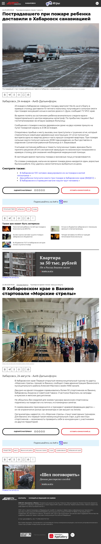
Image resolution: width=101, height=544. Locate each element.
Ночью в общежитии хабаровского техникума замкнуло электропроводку (79, 228)
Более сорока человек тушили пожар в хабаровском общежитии (28, 236)
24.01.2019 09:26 (8, 10)
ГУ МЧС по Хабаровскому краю (73, 89)
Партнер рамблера (39, 535)
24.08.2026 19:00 (8, 285)
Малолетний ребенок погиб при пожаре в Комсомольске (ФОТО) (29, 228)
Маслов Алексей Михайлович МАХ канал (18, 364)
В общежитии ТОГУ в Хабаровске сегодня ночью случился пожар (29, 244)
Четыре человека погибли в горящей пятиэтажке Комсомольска (75, 236)
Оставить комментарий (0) (80, 190)
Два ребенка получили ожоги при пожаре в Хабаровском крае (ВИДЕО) (57, 178)
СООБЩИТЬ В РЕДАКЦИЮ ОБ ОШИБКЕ (42, 498)
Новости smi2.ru (10, 277)
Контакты (22, 498)
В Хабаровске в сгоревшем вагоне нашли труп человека (49, 180)
